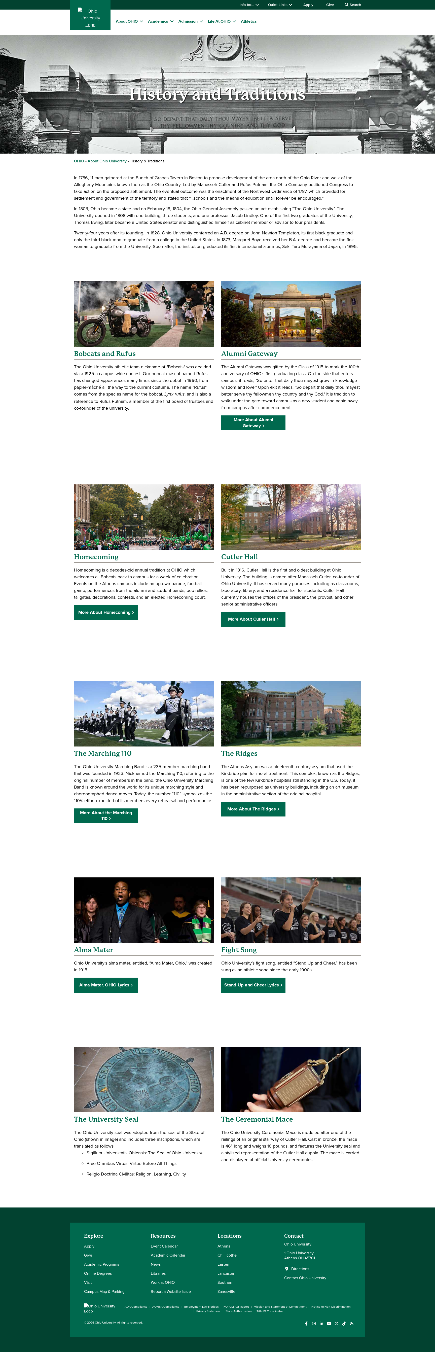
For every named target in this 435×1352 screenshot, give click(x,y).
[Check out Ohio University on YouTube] (329, 1324)
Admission (188, 21)
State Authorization (239, 1311)
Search (355, 4)
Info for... (247, 4)
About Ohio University (107, 161)
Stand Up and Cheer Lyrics (251, 985)
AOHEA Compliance (165, 1306)
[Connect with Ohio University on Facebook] (306, 1324)
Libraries (158, 1273)
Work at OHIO (163, 1282)
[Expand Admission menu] (201, 21)
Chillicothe (227, 1255)
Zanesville (226, 1291)
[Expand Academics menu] (172, 21)
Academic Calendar (168, 1255)
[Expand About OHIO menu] (141, 21)
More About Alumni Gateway (253, 422)
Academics (158, 21)
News (156, 1264)
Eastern (224, 1264)
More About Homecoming (104, 612)
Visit (88, 1282)
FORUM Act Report (236, 1306)
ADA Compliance (136, 1306)
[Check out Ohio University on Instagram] (314, 1324)
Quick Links (278, 4)
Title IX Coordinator (270, 1311)
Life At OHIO (219, 21)
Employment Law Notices (201, 1306)
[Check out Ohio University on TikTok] (344, 1324)
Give (330, 4)
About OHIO (127, 21)
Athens (224, 1246)
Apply (308, 4)
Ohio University (105, 1322)
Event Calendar (164, 1246)
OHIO (79, 161)
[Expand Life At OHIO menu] (234, 21)
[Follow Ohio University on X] (336, 1324)
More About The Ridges (251, 809)
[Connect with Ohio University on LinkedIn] (321, 1324)
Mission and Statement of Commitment (280, 1306)
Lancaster (226, 1273)
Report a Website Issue (171, 1291)
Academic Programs (101, 1264)
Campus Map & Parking (104, 1291)
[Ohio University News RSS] (351, 1324)
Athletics (249, 21)
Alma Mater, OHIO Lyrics (104, 985)
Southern (226, 1282)
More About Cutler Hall (251, 619)
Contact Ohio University (305, 1277)
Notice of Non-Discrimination (331, 1306)
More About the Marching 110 (106, 815)
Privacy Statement (208, 1311)
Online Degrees (98, 1273)
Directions (300, 1268)
